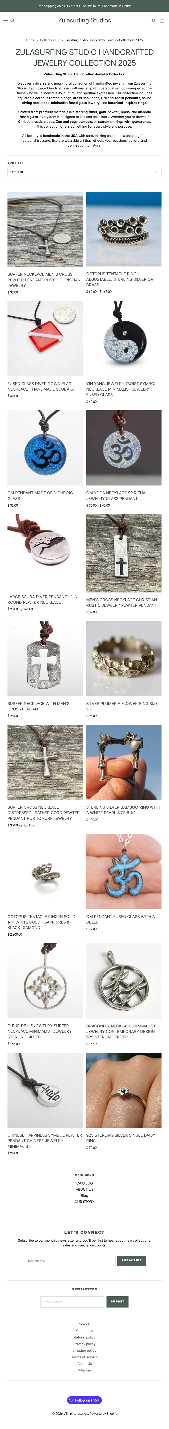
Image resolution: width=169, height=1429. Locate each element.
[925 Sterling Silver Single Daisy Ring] (124, 1090)
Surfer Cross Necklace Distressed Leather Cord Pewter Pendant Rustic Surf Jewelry (43, 812)
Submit (117, 1301)
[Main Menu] (5, 20)
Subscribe (131, 1260)
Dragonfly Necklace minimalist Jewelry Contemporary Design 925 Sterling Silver (121, 1031)
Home (30, 40)
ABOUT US (85, 1189)
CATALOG (84, 1183)
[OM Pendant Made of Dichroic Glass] (45, 447)
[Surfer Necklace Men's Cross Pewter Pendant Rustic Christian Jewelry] (45, 229)
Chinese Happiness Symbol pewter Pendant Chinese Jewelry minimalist (44, 1140)
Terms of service (84, 1357)
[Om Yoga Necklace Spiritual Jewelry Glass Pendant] (124, 447)
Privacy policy (84, 1344)
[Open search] (12, 20)
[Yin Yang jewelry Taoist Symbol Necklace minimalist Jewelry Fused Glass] (124, 338)
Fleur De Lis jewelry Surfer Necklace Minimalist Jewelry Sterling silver (39, 1031)
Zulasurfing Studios (84, 20)
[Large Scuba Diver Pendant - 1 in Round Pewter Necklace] (45, 551)
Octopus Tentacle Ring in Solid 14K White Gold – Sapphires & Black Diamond (41, 922)
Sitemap (84, 1370)
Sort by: (15, 162)
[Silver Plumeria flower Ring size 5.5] (124, 658)
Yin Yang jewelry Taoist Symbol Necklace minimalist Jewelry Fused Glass (121, 389)
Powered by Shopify (103, 1413)
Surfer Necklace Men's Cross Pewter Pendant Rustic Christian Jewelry (44, 280)
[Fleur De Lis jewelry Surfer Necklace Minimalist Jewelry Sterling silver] (45, 980)
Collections (48, 40)
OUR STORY (84, 1201)
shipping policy (84, 1350)
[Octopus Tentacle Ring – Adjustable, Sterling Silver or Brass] (124, 229)
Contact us (84, 1331)
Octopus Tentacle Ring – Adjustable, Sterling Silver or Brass (119, 279)
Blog (84, 1195)
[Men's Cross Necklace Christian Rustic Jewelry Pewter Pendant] (124, 553)
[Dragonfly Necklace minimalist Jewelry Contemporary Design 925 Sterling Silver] (124, 981)
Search (84, 1324)
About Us (84, 1364)
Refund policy (85, 1337)
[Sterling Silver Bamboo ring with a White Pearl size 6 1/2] (124, 762)
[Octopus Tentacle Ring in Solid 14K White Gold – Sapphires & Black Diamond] (45, 871)
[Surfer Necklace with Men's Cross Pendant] (45, 658)
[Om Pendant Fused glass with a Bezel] (124, 871)
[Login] (153, 20)
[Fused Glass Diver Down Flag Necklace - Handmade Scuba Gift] (45, 338)
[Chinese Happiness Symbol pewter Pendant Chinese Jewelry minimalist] (45, 1090)
